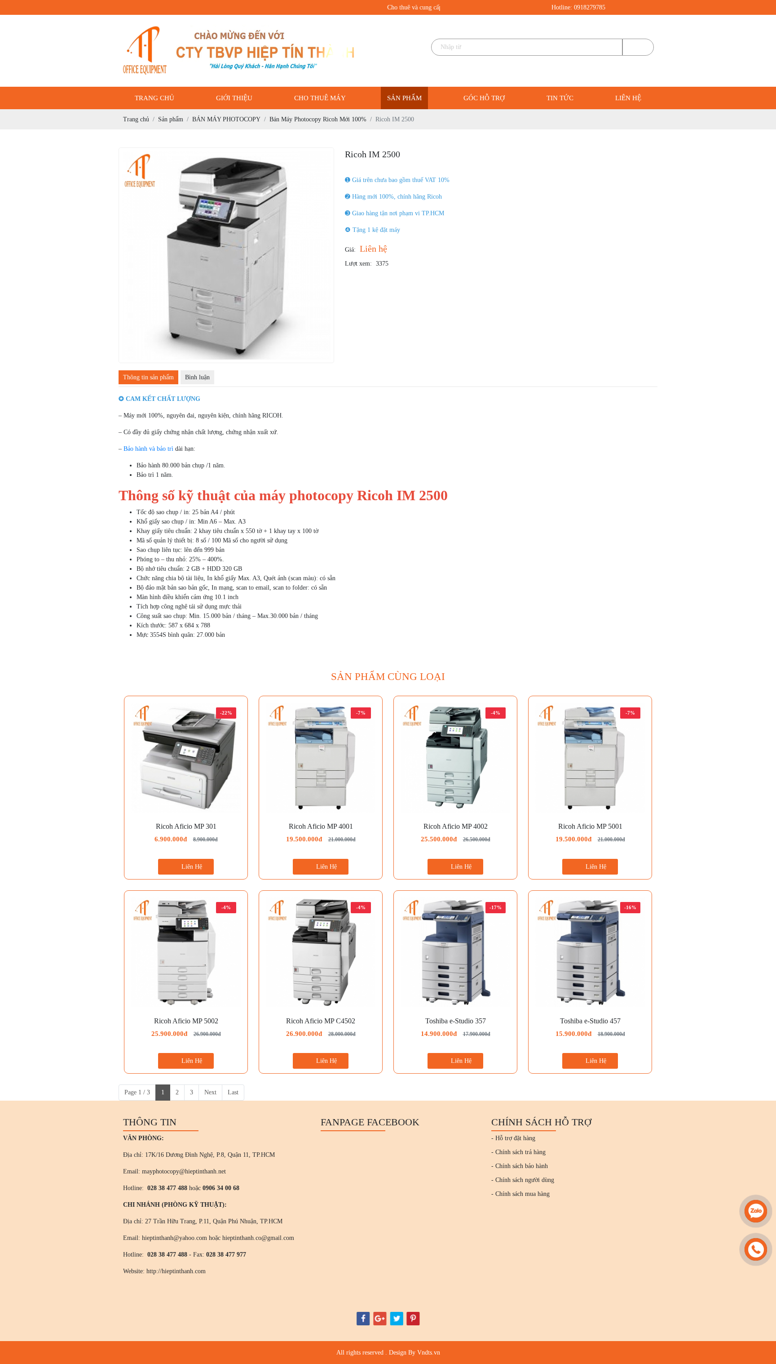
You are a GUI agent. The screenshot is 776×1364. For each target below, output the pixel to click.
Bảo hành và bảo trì (148, 448)
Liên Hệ (191, 866)
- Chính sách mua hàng (520, 1194)
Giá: (350, 249)
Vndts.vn (428, 1352)
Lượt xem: (358, 263)
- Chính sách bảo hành (519, 1166)
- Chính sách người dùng (522, 1180)
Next (210, 1092)
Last (233, 1092)
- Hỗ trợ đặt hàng (513, 1138)
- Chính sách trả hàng (518, 1152)
